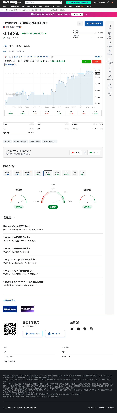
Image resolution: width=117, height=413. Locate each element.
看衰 (77, 152)
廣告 (63, 352)
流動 (5, 352)
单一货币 (14, 10)
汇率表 (45, 10)
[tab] (7, 173)
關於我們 (65, 347)
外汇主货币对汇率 (24, 10)
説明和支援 (66, 357)
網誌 (5, 347)
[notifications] (108, 2)
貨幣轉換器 (20, 51)
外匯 (6, 10)
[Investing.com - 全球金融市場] (12, 2)
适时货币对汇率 (36, 10)
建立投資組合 (8, 357)
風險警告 (111, 407)
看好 (95, 152)
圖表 (11, 46)
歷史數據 (11, 51)
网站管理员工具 (9, 361)
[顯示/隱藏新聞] (52, 57)
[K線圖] (5, 57)
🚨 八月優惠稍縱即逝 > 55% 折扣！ (78, 2)
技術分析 (8, 166)
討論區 (27, 46)
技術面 (18, 46)
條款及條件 (91, 407)
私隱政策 (101, 407)
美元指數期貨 (53, 10)
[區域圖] (10, 57)
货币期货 (62, 10)
